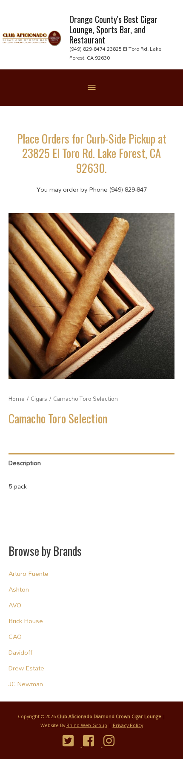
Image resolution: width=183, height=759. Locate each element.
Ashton (19, 589)
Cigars (39, 399)
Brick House (26, 620)
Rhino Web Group (86, 725)
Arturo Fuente (29, 573)
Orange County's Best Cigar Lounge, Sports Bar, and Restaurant (113, 29)
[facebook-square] (91, 740)
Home (17, 399)
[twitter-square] (71, 740)
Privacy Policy (128, 725)
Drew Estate (26, 668)
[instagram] (112, 740)
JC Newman (26, 683)
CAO (15, 636)
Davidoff (20, 652)
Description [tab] (25, 462)
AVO (15, 605)
